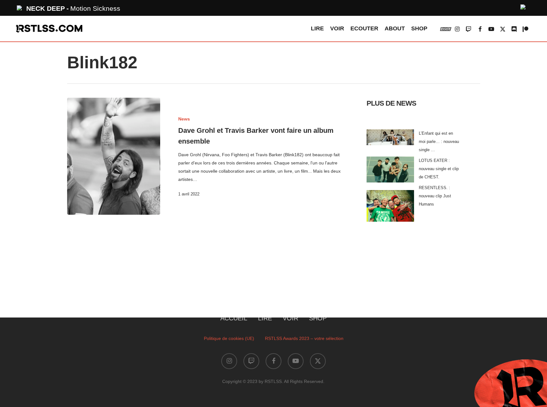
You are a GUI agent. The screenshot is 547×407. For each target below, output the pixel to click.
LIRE (265, 318)
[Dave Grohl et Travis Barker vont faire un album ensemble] (113, 156)
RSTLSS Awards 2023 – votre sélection (304, 338)
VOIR (290, 318)
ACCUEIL (233, 318)
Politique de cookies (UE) (229, 338)
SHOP (318, 318)
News (184, 118)
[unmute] (523, 6)
